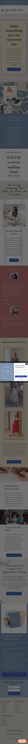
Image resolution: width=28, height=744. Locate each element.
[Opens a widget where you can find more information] (22, 741)
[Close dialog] (26, 364)
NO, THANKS (21, 378)
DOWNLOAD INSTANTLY (21, 376)
